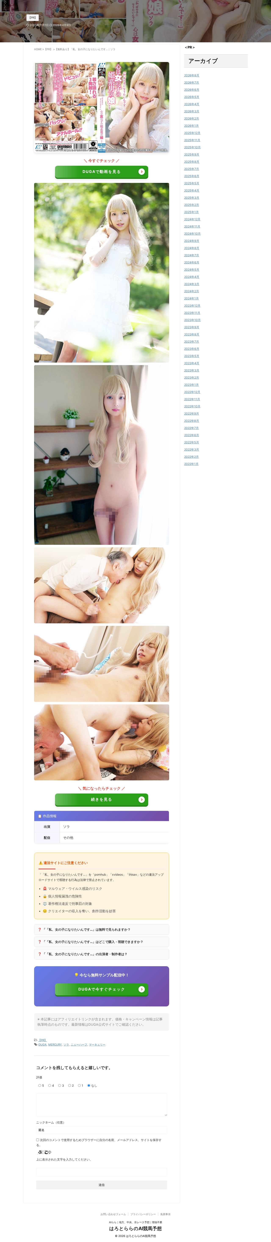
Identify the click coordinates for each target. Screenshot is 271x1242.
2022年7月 (191, 428)
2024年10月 (192, 233)
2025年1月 (191, 212)
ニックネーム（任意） (51, 1122)
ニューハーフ (79, 1044)
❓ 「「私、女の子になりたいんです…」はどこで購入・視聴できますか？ (90, 942)
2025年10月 (192, 147)
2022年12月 (192, 392)
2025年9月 (191, 154)
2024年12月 (192, 219)
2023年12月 (192, 305)
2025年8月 (191, 161)
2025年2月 (191, 205)
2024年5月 (191, 269)
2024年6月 (191, 262)
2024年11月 (192, 226)
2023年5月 (191, 356)
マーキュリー (97, 1044)
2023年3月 (191, 370)
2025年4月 (191, 190)
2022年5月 (191, 442)
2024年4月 (191, 277)
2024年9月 (191, 241)
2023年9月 (191, 327)
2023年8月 (191, 334)
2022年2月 (191, 456)
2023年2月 (191, 377)
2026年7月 (191, 82)
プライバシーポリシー (143, 1214)
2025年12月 (192, 133)
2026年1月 (191, 125)
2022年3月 (191, 449)
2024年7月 (191, 255)
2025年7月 (191, 169)
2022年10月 (192, 406)
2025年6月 (191, 176)
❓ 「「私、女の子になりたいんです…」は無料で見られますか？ (84, 929)
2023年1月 (191, 384)
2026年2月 (191, 118)
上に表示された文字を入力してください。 (64, 1159)
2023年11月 (192, 313)
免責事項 (165, 1214)
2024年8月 (191, 248)
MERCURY (55, 1044)
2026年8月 (191, 75)
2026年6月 (191, 89)
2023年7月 (191, 341)
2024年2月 (191, 291)
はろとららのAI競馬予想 (135, 1228)
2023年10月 (192, 320)
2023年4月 (191, 363)
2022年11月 (192, 399)
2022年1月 (191, 464)
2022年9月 (191, 413)
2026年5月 (191, 97)
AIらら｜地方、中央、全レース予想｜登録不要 (135, 1222)
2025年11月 (192, 140)
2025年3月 (191, 197)
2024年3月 (191, 284)
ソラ (66, 1044)
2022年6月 (191, 435)
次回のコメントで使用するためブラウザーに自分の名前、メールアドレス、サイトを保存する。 (99, 1142)
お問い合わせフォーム (113, 1214)
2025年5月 (191, 183)
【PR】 (42, 1040)
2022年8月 (191, 420)
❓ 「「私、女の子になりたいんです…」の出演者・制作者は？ (82, 954)
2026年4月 (191, 104)
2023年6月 (191, 349)
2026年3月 (191, 111)
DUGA (43, 1044)
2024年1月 (191, 298)
